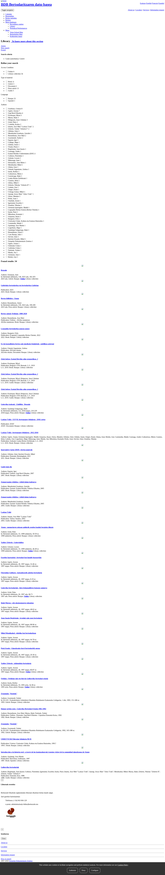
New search (5, 48)
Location (139, 10)
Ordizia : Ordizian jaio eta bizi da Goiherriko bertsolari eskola (24, 679)
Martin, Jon (13, 252)
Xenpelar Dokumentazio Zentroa (20, 241)
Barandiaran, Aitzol (15, 232)
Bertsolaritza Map (16, 34)
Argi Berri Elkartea (15, 113)
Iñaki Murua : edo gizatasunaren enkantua (17, 603)
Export (3, 50)
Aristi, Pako (13, 122)
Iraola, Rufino (13, 172)
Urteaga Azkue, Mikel (16, 192)
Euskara (143, 3)
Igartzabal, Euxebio (15, 203)
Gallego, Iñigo (14, 142)
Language (4, 94)
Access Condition (7, 67)
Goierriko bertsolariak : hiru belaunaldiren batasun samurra (24, 588)
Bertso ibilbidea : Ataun (10, 298)
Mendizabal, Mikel (15, 165)
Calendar (8, 14)
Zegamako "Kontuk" (9, 694)
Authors (4, 105)
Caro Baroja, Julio (15, 234)
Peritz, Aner (13, 199)
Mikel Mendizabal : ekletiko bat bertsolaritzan (18, 633)
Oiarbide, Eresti (14, 201)
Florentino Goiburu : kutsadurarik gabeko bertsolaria (21, 573)
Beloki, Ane (13, 257)
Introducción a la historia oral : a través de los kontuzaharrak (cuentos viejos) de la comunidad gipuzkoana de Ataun (45, 752)
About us (131, 10)
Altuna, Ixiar (13, 167)
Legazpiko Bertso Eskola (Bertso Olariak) (23, 210)
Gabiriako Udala (14, 248)
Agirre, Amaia (13, 243)
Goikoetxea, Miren (15, 174)
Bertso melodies (11, 18)
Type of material (6, 78)
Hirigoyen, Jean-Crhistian (18, 120)
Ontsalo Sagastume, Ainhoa (18, 169)
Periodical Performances (18, 28)
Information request (157, 10)
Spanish (11, 101)
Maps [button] (7, 30)
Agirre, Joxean (14, 111)
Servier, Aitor (13, 237)
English (149, 3)
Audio (11, 91)
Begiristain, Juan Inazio (17, 149)
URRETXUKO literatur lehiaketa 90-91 (16, 739)
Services (146, 10)
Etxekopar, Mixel (15, 115)
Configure (94, 870)
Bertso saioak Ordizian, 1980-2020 (14, 314)
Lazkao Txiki (6, 512)
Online (11, 71)
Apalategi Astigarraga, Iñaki (18, 230)
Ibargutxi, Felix (14, 219)
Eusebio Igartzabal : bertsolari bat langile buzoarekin (21, 557)
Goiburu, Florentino (16, 156)
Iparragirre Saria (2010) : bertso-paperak (16, 450)
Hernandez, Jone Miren (17, 163)
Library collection (15, 74)
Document (12, 86)
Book (11, 82)
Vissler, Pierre (13, 147)
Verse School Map (16, 32)
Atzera (3, 46)
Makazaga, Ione (14, 160)
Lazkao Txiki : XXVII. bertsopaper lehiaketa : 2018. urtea (23, 419)
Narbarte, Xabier (14, 250)
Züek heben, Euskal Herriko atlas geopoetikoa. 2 (19, 359)
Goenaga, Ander (14, 151)
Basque (12, 98)
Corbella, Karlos (14, 124)
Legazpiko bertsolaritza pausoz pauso (15, 329)
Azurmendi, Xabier (15, 138)
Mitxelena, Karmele (15, 214)
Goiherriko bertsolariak (10, 767)
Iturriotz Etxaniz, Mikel (17, 239)
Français (155, 3)
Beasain (4, 270)
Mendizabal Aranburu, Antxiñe (19, 133)
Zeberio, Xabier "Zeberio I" (18, 129)
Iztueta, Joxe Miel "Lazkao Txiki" (21, 127)
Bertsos (8, 20)
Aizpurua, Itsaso (14, 216)
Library (12, 26)
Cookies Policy (122, 865)
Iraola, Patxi (13, 212)
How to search (6, 859)
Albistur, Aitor (13, 131)
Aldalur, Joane (14, 145)
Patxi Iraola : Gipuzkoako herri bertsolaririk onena (20, 648)
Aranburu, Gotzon (15, 109)
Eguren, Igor (13, 140)
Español (161, 3)
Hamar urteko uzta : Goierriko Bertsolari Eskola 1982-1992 (23, 709)
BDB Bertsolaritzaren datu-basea (26, 4)
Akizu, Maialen (14, 196)
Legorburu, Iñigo (15, 228)
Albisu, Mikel (13, 183)
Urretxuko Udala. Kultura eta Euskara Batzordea (26, 221)
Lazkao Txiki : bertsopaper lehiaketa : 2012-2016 (19, 433)
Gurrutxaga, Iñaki (15, 176)
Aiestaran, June (14, 255)
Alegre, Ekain (13, 190)
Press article (13, 88)
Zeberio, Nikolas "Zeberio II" (19, 185)
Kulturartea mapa (16, 36)
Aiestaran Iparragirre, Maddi (18, 207)
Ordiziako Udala (14, 246)
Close (4, 838)
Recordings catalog (16, 24)
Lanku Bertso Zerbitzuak (17, 178)
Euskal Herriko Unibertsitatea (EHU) (22, 154)
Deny (84, 870)
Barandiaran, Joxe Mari (17, 136)
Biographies (9, 16)
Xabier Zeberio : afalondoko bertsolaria (16, 663)
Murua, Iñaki (13, 118)
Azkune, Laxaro (14, 158)
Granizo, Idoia (14, 181)
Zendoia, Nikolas (15, 205)
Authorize (72, 870)
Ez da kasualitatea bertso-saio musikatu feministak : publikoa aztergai (27, 344)
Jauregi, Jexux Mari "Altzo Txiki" (21, 194)
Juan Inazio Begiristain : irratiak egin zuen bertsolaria (21, 618)
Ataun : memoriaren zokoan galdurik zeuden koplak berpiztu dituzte (27, 527)
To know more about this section (27, 41)
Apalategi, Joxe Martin (16, 225)
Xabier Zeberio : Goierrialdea (12, 542)
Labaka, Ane (13, 187)
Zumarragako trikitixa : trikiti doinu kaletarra (18, 482)
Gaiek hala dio (6, 467)
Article (11, 84)
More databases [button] (10, 22)
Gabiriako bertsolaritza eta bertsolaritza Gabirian (20, 285)
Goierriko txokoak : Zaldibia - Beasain (15, 404)
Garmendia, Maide (15, 223)
